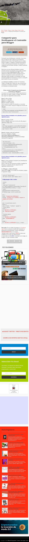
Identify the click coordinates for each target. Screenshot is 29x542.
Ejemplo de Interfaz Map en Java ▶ (15, 338)
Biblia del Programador (12, 540)
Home (2, 30)
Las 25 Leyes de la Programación (15, 442)
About (27, 540)
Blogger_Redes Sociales (19, 30)
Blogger (6, 30)
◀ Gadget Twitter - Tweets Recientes (15, 331)
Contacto (18, 540)
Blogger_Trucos (4, 31)
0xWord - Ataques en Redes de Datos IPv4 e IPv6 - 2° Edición (16, 508)
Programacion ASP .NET (13, 499)
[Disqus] (14, 306)
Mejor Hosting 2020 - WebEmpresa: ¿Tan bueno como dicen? (16, 492)
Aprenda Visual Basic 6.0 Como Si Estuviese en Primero (15, 451)
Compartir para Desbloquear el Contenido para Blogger (14, 40)
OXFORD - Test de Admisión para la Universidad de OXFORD (16, 468)
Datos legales (23, 540)
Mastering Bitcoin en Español (14, 475)
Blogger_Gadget (11, 30)
